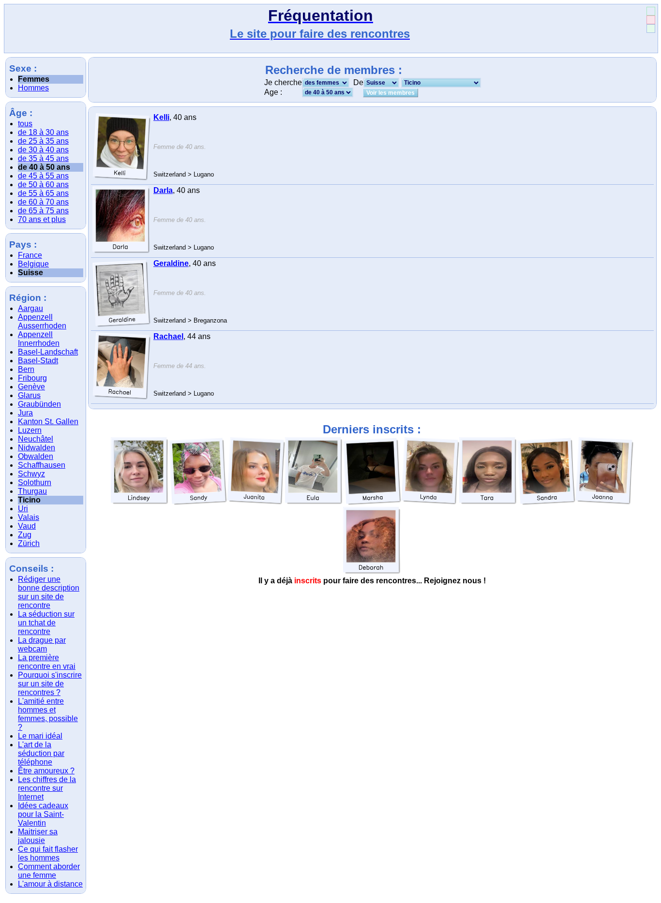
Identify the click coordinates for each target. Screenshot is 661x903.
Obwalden (35, 456)
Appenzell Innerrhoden (39, 338)
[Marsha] (372, 471)
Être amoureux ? (46, 771)
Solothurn (34, 482)
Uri (23, 508)
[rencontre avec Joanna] (604, 502)
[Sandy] (198, 471)
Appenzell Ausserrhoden (42, 321)
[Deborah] (372, 541)
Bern (26, 369)
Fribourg (32, 378)
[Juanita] (256, 471)
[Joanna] (604, 471)
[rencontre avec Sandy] (198, 502)
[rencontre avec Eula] (314, 502)
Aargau (30, 308)
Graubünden (39, 404)
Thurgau (32, 491)
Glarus (29, 395)
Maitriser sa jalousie (38, 836)
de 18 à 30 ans (43, 132)
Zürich (29, 543)
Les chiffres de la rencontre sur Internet (47, 788)
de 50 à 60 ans (43, 184)
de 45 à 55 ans (43, 176)
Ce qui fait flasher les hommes (48, 853)
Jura (25, 413)
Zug (24, 535)
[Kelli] (121, 147)
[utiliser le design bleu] (650, 11)
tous (25, 123)
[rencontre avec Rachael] (121, 397)
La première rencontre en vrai (46, 661)
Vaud (27, 526)
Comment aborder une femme (49, 870)
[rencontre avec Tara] (488, 502)
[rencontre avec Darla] (121, 251)
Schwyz (31, 474)
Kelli (161, 117)
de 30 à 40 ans (43, 150)
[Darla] (121, 220)
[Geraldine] (121, 293)
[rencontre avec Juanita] (256, 502)
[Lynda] (430, 471)
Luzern (30, 430)
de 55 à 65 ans (43, 193)
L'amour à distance (50, 884)
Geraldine (171, 263)
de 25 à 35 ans (43, 141)
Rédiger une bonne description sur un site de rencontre (48, 592)
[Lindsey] (140, 471)
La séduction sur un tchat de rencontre (46, 623)
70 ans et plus (42, 219)
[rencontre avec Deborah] (372, 572)
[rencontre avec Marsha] (372, 502)
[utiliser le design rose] (650, 19)
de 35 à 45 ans (43, 158)
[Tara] (488, 471)
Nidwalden (36, 448)
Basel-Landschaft (48, 352)
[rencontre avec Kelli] (121, 178)
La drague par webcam (42, 644)
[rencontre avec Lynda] (430, 502)
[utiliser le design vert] (650, 28)
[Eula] (314, 471)
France (30, 255)
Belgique (33, 264)
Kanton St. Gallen (48, 421)
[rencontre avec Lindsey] (140, 502)
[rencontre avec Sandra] (546, 502)
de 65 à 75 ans (43, 211)
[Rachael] (121, 366)
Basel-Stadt (38, 360)
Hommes (33, 88)
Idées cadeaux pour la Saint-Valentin (43, 814)
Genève (31, 387)
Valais (28, 517)
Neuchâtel (35, 439)
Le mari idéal (40, 736)
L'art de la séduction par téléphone (41, 753)
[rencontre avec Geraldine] (121, 324)
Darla (163, 190)
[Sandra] (546, 471)
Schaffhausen (41, 465)
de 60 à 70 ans (43, 202)
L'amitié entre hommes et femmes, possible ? (48, 714)
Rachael (168, 336)
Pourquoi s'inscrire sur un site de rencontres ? (50, 683)
